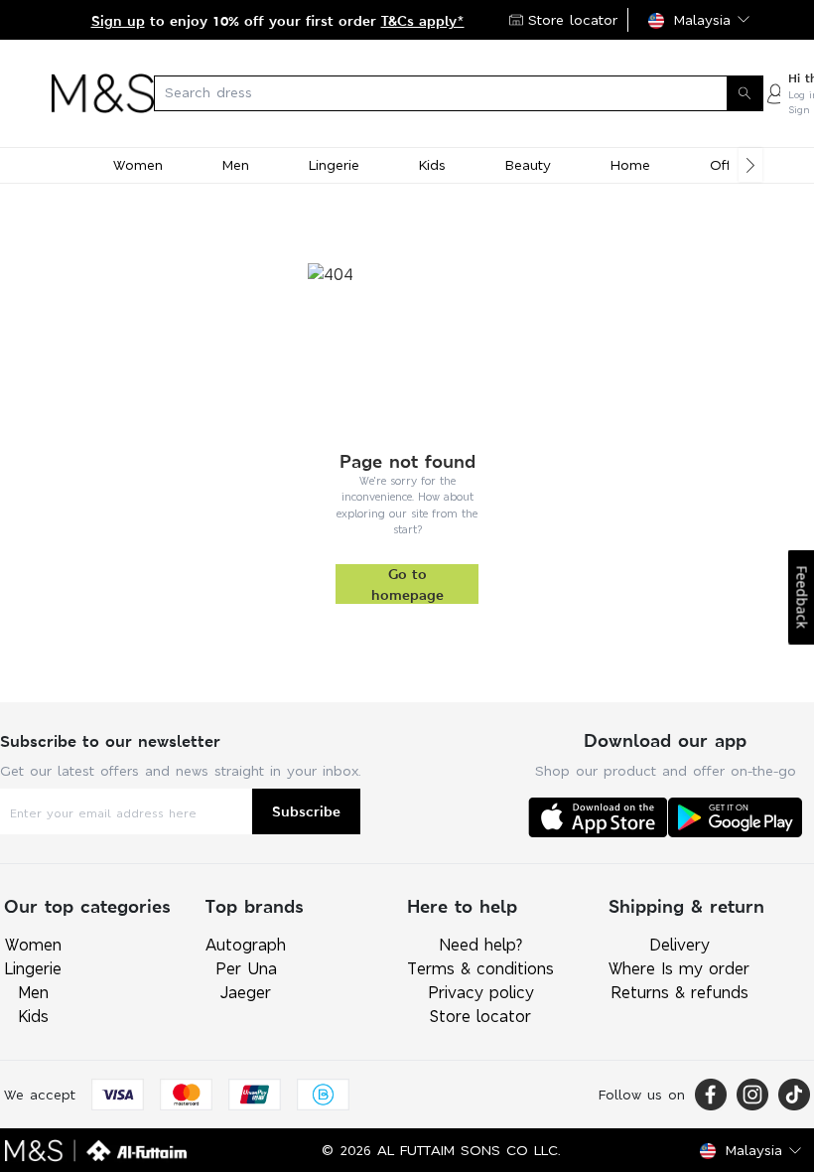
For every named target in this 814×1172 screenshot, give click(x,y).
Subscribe (306, 811)
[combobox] (458, 93)
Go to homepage (407, 584)
